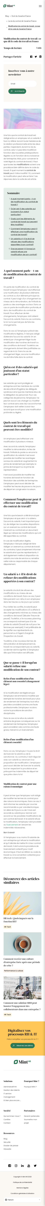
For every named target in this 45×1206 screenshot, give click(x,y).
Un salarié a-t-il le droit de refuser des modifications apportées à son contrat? (22, 241)
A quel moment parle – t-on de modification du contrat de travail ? (24, 201)
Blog (7, 16)
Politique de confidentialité (22, 1182)
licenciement (12, 824)
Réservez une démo (25, 1045)
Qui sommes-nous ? (12, 1116)
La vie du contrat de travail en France (22, 21)
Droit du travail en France (21, 16)
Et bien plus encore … (12, 1100)
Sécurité (7, 1142)
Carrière (7, 1119)
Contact (7, 1123)
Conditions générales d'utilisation (22, 1193)
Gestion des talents (12, 1090)
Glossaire (7, 1149)
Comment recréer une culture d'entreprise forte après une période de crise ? (22, 962)
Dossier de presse (11, 1145)
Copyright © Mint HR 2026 (22, 1177)
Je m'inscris (19, 91)
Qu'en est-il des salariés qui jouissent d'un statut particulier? (23, 211)
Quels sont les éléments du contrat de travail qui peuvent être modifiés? (24, 221)
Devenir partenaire (31, 1116)
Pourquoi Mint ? (30, 1086)
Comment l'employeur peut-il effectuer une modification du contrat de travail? (24, 231)
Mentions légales (22, 1188)
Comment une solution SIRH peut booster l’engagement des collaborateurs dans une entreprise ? (22, 1006)
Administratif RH (10, 1086)
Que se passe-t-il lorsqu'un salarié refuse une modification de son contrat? (24, 251)
